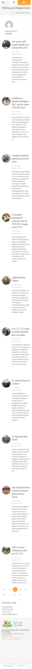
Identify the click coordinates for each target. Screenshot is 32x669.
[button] (14, 2)
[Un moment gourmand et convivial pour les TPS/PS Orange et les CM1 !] (6, 217)
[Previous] (4, 589)
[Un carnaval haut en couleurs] (6, 383)
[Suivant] (20, 594)
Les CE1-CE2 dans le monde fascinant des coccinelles (20, 332)
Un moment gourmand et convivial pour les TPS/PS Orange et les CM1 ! (20, 221)
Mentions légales (8, 666)
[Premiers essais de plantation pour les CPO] (6, 158)
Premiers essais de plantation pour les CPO (20, 159)
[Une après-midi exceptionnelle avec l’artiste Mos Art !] (6, 44)
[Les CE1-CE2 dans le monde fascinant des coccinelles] (6, 331)
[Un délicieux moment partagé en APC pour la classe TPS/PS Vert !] (6, 101)
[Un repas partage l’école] (6, 439)
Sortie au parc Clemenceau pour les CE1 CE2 (19, 550)
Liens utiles (20, 666)
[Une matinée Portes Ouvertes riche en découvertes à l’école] (6, 490)
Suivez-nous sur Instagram (10, 639)
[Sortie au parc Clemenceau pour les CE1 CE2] (6, 550)
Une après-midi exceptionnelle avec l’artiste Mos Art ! (20, 45)
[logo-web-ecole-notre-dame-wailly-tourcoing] (5, 2)
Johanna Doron (17, 54)
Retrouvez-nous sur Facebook (11, 637)
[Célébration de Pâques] (6, 280)
